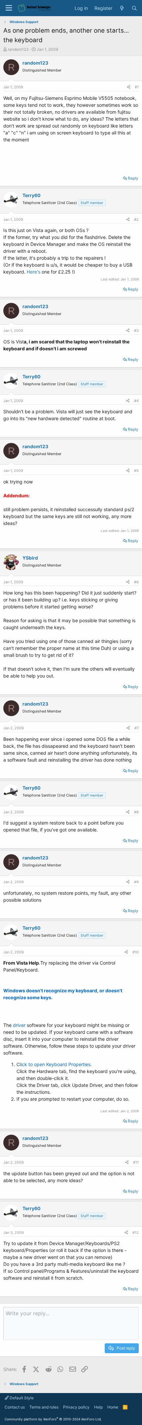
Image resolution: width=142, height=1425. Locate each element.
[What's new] (122, 8)
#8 (136, 812)
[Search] (134, 8)
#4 (136, 400)
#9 (136, 882)
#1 (137, 87)
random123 (18, 49)
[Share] (128, 87)
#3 (136, 330)
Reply (133, 178)
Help (98, 1407)
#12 (135, 1232)
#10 (135, 952)
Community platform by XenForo (53, 1419)
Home (112, 1407)
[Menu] (8, 8)
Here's (34, 272)
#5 (136, 470)
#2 (136, 219)
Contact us (15, 1407)
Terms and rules (43, 1407)
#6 (136, 582)
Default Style (21, 1397)
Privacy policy (76, 1407)
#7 (136, 728)
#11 (136, 1162)
